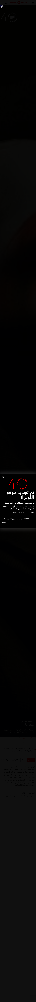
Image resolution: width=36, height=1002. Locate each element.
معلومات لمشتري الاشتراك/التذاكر (12, 519)
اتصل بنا (4, 522)
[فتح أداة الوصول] (1, 6)
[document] (18, 501)
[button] (3, 477)
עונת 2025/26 (28, 519)
